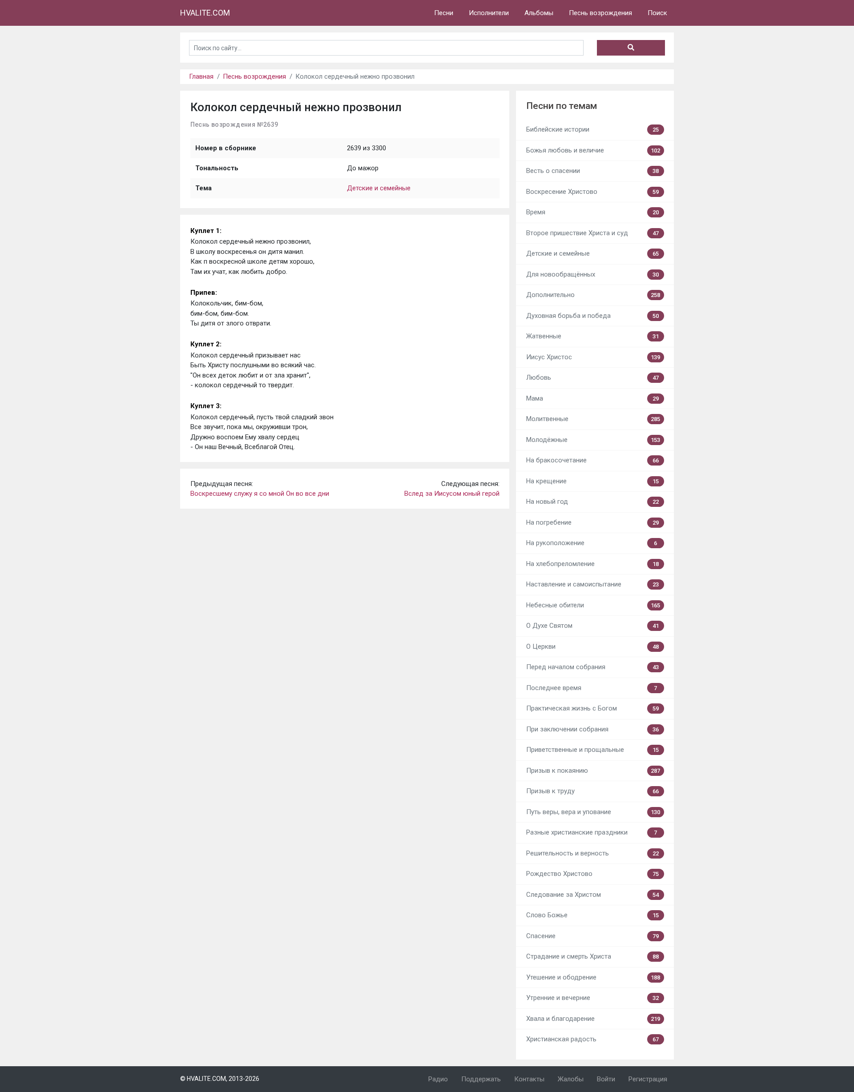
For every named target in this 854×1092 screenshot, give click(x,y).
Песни (443, 13)
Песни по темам (561, 105)
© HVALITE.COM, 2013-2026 (219, 1078)
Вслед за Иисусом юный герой (452, 494)
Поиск (657, 13)
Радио (438, 1079)
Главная (201, 76)
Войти (606, 1079)
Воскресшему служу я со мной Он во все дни (259, 494)
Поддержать (481, 1079)
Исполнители (489, 13)
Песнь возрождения (600, 13)
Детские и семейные (379, 188)
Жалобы (571, 1079)
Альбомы (538, 13)
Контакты (529, 1079)
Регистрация (647, 1079)
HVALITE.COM (205, 12)
